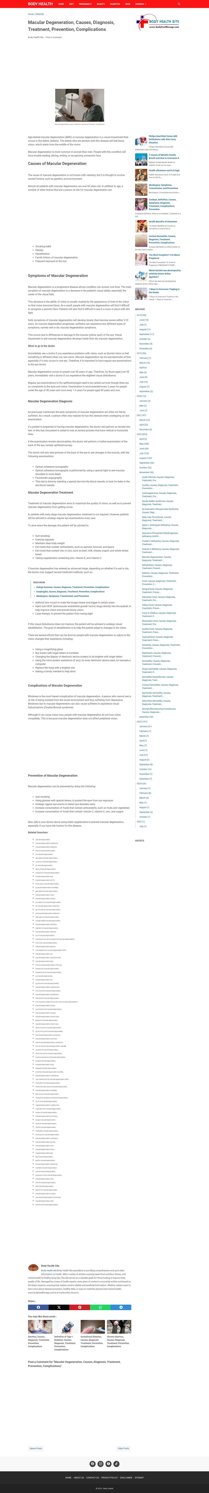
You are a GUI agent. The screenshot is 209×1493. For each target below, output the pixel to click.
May (143, 372)
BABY (61, 4)
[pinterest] (79, 1307)
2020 (141, 396)
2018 (141, 315)
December (145, 348)
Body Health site (49, 1270)
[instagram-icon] (100, 1464)
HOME (68, 1477)
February (145, 358)
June (144, 320)
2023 (142, 721)
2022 (142, 434)
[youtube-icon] (108, 1464)
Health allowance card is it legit (164, 170)
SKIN (127, 4)
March (144, 363)
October (144, 339)
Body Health (40, 4)
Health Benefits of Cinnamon (163, 221)
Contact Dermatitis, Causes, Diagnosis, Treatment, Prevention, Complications (162, 239)
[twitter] (59, 1307)
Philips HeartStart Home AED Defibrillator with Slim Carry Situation (163, 139)
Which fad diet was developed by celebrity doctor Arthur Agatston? (165, 273)
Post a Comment (54, 37)
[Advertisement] (79, 64)
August (145, 329)
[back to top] (203, 1486)
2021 (141, 415)
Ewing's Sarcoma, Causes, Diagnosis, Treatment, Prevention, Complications (72, 587)
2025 (141, 821)
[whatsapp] (100, 1307)
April (143, 367)
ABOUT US (79, 1477)
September (146, 334)
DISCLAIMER (126, 1477)
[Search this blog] (179, 4)
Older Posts (123, 1448)
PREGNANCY (85, 4)
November (145, 344)
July (143, 324)
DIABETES (115, 4)
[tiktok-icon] (116, 1464)
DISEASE (139, 4)
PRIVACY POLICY (109, 1477)
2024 (141, 783)
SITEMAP (139, 1477)
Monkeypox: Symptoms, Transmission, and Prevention (62, 596)
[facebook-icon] (93, 1464)
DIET (71, 4)
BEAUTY (101, 4)
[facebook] (38, 1307)
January (145, 401)
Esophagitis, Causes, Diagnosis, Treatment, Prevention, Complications (70, 591)
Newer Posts (36, 1448)
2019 (141, 353)
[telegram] (121, 1307)
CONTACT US (92, 1477)
